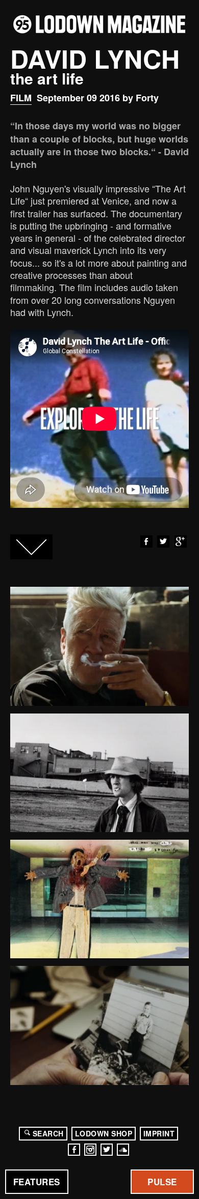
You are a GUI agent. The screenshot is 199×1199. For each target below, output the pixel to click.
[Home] (99, 24)
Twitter (163, 541)
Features (36, 1182)
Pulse (162, 1182)
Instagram (90, 1150)
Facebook (146, 541)
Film (21, 97)
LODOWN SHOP (104, 1133)
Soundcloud (123, 1150)
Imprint (159, 1133)
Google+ (181, 541)
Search (48, 1133)
